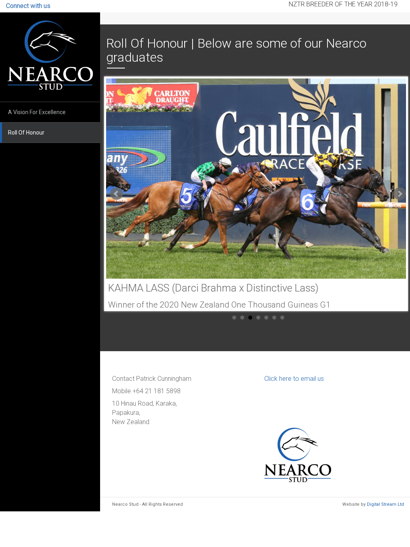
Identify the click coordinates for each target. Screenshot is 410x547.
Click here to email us (294, 378)
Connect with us (28, 6)
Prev (116, 193)
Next (399, 193)
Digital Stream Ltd (385, 504)
